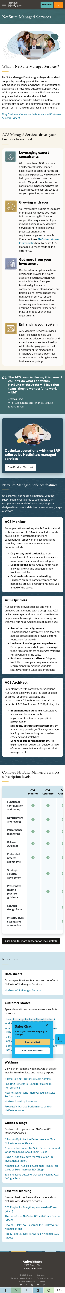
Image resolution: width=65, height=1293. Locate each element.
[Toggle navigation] (4, 5)
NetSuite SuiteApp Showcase (21, 1101)
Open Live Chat (32, 1042)
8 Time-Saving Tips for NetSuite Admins (27, 1079)
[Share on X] (16, 1290)
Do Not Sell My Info (46, 1278)
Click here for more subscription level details (31, 942)
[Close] (47, 1024)
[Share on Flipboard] (37, 1290)
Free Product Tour (21, 468)
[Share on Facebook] (5, 1290)
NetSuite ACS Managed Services (23, 990)
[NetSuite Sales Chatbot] (60, 1039)
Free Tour (47, 4)
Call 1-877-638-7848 (32, 1050)
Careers (42, 1282)
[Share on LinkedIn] (27, 1290)
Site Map (40, 1275)
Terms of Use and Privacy (22, 1278)
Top (60, 1290)
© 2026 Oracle (26, 1274)
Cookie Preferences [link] (27, 1282)
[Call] (58, 5)
